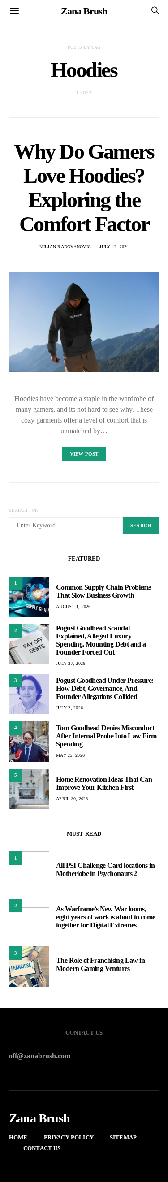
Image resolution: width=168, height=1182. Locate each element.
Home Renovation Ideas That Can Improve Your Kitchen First (104, 783)
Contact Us (42, 1148)
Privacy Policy (69, 1137)
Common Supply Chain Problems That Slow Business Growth (103, 591)
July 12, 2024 (114, 246)
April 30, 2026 (72, 798)
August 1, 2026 (73, 606)
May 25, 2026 (70, 755)
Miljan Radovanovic (65, 246)
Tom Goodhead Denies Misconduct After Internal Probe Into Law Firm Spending (106, 736)
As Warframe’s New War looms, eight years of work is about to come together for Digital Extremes (105, 917)
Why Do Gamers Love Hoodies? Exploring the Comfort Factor (84, 187)
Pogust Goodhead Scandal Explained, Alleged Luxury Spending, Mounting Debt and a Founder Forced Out (101, 640)
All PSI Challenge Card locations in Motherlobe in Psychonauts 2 (105, 869)
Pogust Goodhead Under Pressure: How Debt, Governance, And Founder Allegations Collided (104, 688)
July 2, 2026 (69, 707)
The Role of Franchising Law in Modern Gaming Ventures (100, 964)
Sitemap (123, 1137)
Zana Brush (84, 11)
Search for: (24, 510)
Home (18, 1137)
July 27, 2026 (70, 663)
